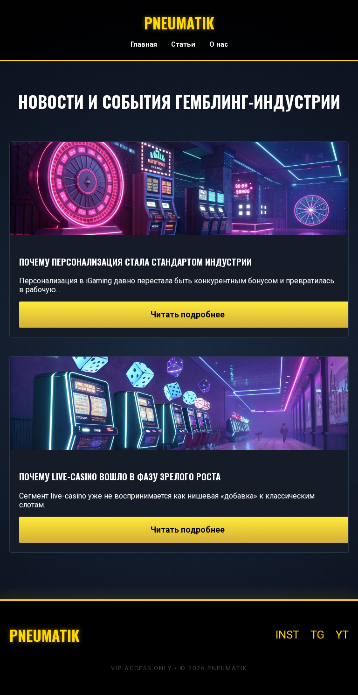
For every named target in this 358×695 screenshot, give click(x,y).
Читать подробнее (188, 314)
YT (342, 634)
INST (287, 634)
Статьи (183, 45)
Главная (144, 45)
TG (317, 634)
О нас (218, 45)
